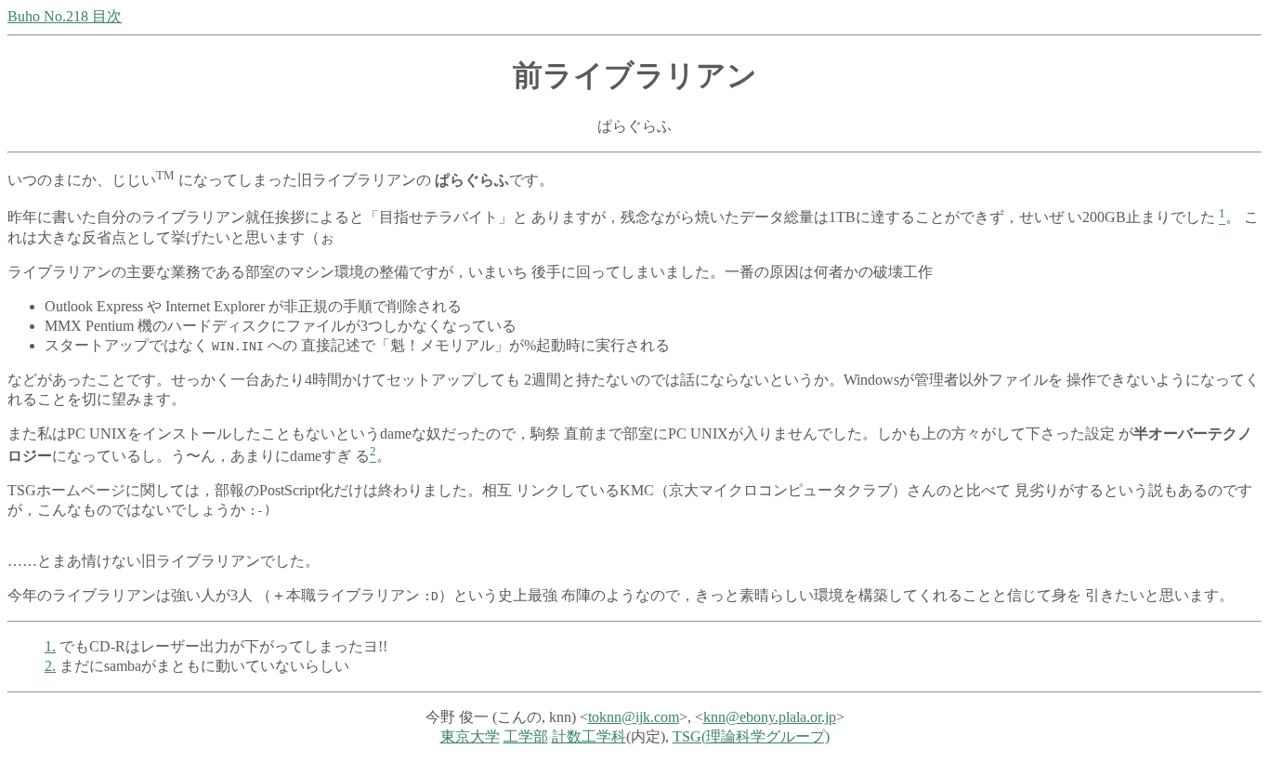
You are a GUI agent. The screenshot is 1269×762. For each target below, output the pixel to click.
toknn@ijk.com (633, 717)
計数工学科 (589, 736)
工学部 (526, 736)
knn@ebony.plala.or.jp (769, 717)
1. (50, 646)
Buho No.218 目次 (64, 16)
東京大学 (470, 736)
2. (50, 666)
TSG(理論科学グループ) (751, 736)
